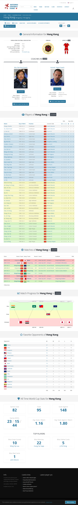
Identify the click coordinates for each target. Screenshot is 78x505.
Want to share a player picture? (30, 486)
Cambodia (9, 368)
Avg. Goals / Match (39, 420)
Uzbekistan (10, 376)
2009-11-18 (7, 260)
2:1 (35, 281)
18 (46, 350)
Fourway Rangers (51, 167)
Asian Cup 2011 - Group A (45, 260)
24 (46, 347)
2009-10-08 (7, 263)
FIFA (73, 256)
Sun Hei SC (49, 144)
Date (5, 256)
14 (46, 363)
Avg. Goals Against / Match (63, 420)
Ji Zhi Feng (63, 446)
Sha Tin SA (49, 177)
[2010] (68, 26)
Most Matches (39, 439)
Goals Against (63, 407)
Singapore (9, 350)
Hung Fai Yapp (39, 446)
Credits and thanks (27, 484)
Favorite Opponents (44, 23)
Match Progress (32, 23)
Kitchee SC (49, 159)
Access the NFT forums (28, 482)
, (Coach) (20, 67)
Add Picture (21, 91)
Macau (9, 345)
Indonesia (9, 387)
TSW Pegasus (50, 154)
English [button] (71, 2)
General (8, 23)
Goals (39, 407)
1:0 (35, 276)
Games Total (14, 407)
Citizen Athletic (50, 162)
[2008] (60, 26)
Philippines (9, 381)
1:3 (35, 278)
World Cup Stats (10, 26)
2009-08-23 (7, 270)
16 (46, 353)
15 (46, 358)
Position (31, 123)
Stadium (57, 256)
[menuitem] (41, 301)
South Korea (10, 355)
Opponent (6, 341)
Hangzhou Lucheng (52, 141)
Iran (8, 379)
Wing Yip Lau (14, 446)
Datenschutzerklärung (28, 488)
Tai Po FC (49, 131)
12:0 (36, 265)
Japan (8, 363)
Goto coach (21, 104)
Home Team (19, 256)
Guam (8, 371)
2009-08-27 (7, 265)
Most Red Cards (14, 453)
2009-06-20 (7, 273)
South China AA (51, 126)
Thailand (9, 360)
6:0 (35, 263)
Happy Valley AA (51, 216)
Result (36, 256)
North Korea (10, 366)
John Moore (15, 460)
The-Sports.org (25, 52)
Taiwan (9, 358)
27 (46, 345)
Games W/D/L (14, 418)
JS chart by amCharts (68, 325)
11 (46, 368)
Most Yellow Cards (63, 439)
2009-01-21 (7, 278)
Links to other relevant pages (29, 477)
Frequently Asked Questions (29, 480)
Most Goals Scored (14, 439)
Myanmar (9, 384)
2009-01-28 (7, 276)
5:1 (35, 273)
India (8, 374)
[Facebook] (73, 8)
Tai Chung (49, 218)
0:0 (35, 268)
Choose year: (61, 23)
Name (5, 123)
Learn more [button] (49, 502)
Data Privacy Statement (28, 491)
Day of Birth (22, 123)
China (8, 347)
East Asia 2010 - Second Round (46, 265)
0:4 (35, 260)
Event (40, 256)
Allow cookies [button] (70, 502)
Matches (23, 23)
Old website (63, 2)
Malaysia (9, 353)
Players (16, 23)
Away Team (27, 256)
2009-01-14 (7, 281)
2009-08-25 (7, 268)
